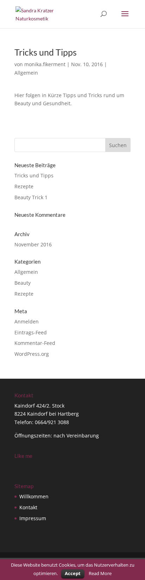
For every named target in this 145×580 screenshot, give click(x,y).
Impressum (32, 518)
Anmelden (26, 321)
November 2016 (33, 244)
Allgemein (26, 72)
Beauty (22, 282)
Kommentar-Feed (34, 343)
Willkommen (34, 496)
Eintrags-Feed (30, 332)
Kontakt (28, 507)
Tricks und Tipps (33, 175)
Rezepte (23, 186)
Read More (100, 573)
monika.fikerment (44, 64)
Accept (73, 573)
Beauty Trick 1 (31, 197)
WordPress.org (31, 354)
